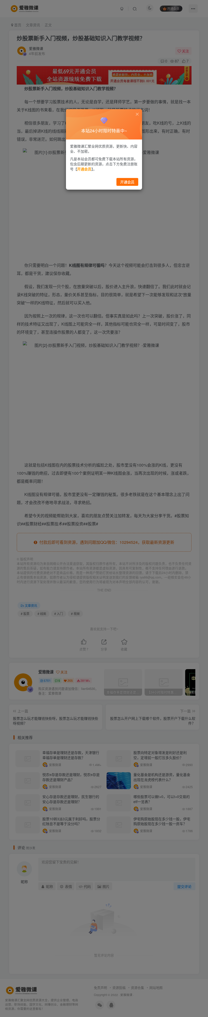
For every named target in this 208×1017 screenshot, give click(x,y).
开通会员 (127, 181)
